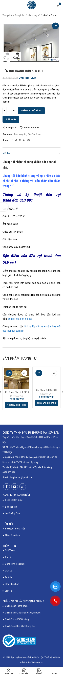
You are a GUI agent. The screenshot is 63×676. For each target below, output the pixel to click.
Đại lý (8, 557)
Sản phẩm (20, 15)
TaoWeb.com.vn (35, 662)
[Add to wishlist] (24, 373)
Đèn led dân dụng (14, 500)
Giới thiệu (10, 550)
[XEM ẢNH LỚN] (8, 58)
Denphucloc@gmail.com (21, 477)
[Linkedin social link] (24, 140)
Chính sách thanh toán (16, 605)
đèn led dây (26, 318)
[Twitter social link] (16, 140)
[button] (16, 405)
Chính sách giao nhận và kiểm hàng (22, 612)
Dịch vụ (8, 570)
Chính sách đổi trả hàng (17, 619)
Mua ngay (11, 119)
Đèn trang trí (34, 15)
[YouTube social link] (14, 486)
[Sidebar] (4, 207)
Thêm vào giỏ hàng (31, 110)
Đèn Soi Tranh (50, 15)
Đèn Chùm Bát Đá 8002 (46, 390)
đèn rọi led (13, 318)
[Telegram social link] (28, 140)
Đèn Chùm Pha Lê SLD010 (17, 392)
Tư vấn (8, 577)
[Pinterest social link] (20, 140)
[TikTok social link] (22, 486)
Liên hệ (8, 590)
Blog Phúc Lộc (12, 584)
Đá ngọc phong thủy (15, 528)
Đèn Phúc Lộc (37, 657)
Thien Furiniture (12, 535)
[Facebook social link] (12, 140)
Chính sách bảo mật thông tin (20, 626)
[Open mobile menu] (4, 5)
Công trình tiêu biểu (15, 563)
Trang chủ (7, 15)
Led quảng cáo (12, 513)
